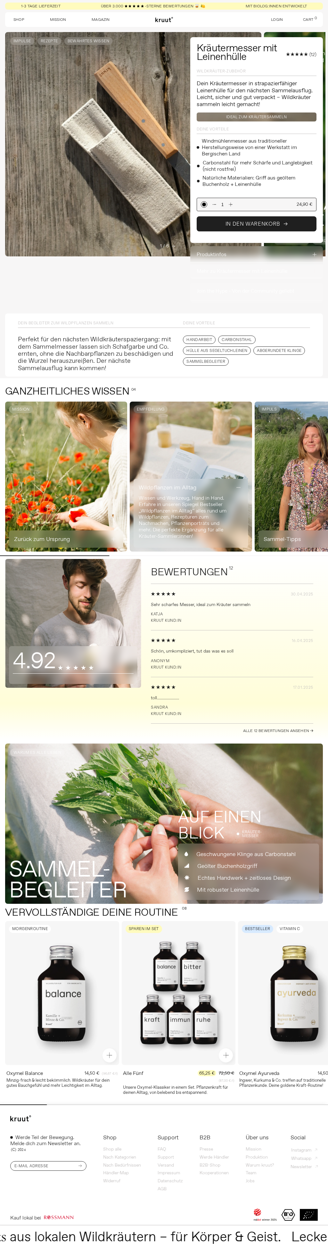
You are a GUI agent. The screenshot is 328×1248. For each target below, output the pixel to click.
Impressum (169, 1172)
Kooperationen (214, 1172)
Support (168, 1137)
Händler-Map (116, 1172)
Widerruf (111, 1180)
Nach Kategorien (119, 1157)
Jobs (250, 1180)
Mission (253, 1149)
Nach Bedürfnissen (122, 1165)
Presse (206, 1149)
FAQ (162, 1149)
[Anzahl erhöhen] (230, 204)
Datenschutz (170, 1180)
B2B (205, 1137)
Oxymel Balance (24, 1073)
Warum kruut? (260, 1165)
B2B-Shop (210, 1165)
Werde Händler (214, 1157)
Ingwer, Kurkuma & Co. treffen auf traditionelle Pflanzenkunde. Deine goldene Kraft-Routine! (282, 1082)
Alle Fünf (133, 1073)
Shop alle (112, 1149)
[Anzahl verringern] (214, 204)
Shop (110, 1137)
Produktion (257, 1157)
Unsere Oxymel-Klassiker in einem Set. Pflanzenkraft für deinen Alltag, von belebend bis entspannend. (175, 1089)
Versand (166, 1165)
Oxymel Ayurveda (259, 1073)
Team (251, 1172)
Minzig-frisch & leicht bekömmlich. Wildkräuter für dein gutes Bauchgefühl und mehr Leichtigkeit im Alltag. (58, 1082)
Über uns (257, 1137)
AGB (162, 1189)
